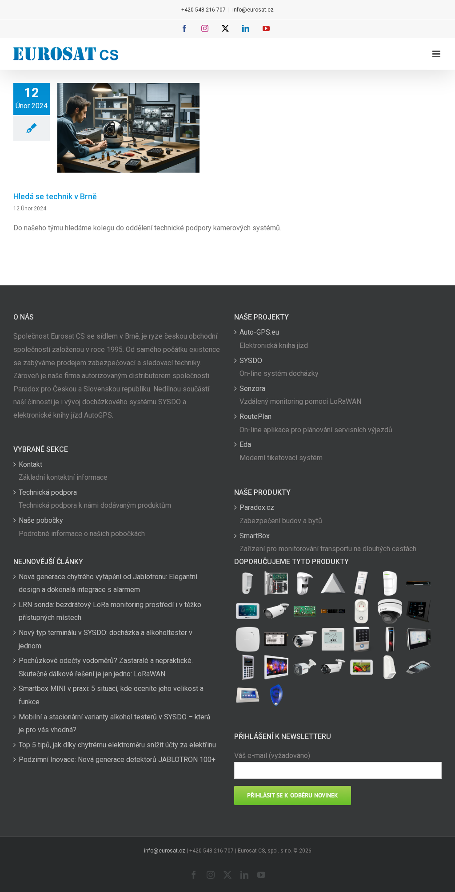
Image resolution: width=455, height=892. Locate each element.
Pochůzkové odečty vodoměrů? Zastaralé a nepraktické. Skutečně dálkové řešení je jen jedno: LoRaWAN (106, 667)
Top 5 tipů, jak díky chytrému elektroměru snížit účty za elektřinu (117, 745)
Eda (245, 444)
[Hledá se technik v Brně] (128, 128)
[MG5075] (276, 583)
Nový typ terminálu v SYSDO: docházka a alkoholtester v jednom (105, 639)
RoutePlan (255, 416)
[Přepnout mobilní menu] (437, 54)
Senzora (252, 388)
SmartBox (254, 536)
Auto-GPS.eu (259, 332)
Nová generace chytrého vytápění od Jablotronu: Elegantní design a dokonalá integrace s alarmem (108, 583)
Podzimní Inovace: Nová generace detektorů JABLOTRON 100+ (117, 759)
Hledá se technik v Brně (55, 196)
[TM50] (361, 667)
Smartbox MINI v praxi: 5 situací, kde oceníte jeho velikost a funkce (111, 695)
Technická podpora (48, 492)
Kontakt (30, 464)
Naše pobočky (41, 520)
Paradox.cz (256, 507)
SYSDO (250, 360)
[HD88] (304, 583)
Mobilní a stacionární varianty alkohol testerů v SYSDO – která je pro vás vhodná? (114, 723)
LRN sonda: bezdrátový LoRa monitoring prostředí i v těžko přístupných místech (110, 611)
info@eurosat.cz (253, 10)
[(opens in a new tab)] (332, 583)
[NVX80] (247, 583)
